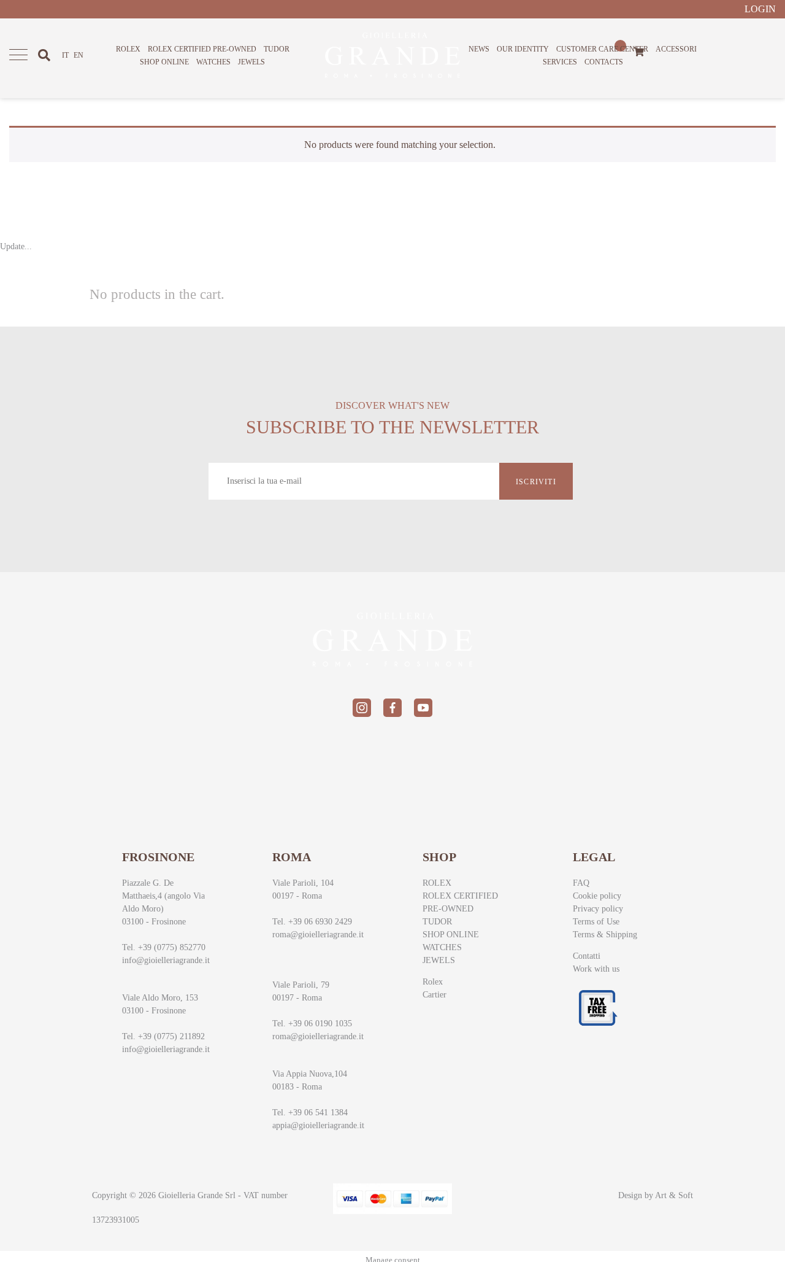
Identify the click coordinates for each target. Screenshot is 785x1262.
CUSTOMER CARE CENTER (602, 49)
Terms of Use (596, 921)
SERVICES (560, 62)
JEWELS (251, 62)
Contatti (586, 956)
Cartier (434, 994)
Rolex (433, 981)
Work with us (596, 969)
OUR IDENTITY (523, 49)
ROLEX (128, 49)
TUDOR (276, 49)
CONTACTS (603, 62)
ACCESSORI (676, 49)
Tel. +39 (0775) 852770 (163, 947)
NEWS (479, 49)
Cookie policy (597, 895)
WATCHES (213, 62)
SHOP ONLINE (164, 62)
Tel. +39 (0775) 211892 (163, 1036)
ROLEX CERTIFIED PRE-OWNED (202, 49)
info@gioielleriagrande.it (166, 960)
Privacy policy (598, 908)
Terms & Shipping (605, 934)
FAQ (581, 883)
